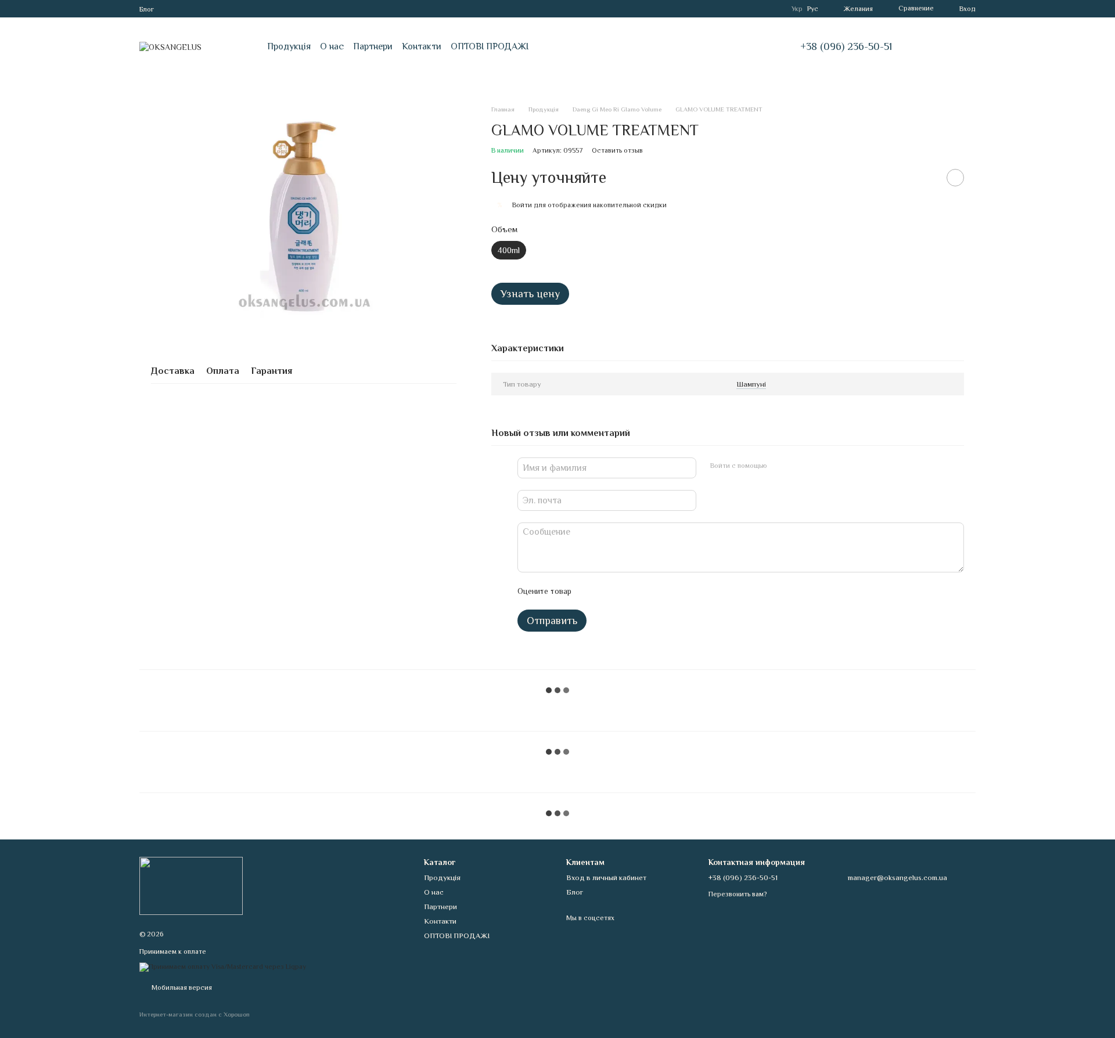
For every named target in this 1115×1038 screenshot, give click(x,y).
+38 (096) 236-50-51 (846, 46)
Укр (797, 8)
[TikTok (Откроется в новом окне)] (184, 8)
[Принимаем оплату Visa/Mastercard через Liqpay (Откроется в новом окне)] (222, 967)
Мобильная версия (181, 987)
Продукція (289, 46)
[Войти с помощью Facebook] (780, 466)
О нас (332, 46)
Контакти (421, 46)
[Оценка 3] (627, 591)
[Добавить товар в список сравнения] (926, 177)
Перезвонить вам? (737, 894)
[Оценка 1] (590, 591)
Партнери (373, 46)
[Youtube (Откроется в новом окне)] (212, 8)
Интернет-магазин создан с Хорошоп (194, 1014)
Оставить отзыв (617, 150)
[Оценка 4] (646, 591)
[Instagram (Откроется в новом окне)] (170, 8)
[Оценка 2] (609, 591)
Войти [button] (522, 205)
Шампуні (751, 384)
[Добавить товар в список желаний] (955, 177)
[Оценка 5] (665, 591)
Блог (146, 9)
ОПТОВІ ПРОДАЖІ (489, 46)
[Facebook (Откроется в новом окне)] (198, 8)
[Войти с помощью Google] (798, 466)
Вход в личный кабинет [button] (606, 877)
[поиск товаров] (936, 46)
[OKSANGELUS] (191, 885)
